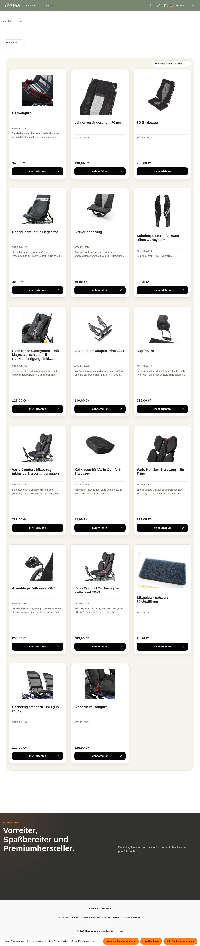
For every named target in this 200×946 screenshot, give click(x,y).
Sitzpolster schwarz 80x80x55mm (152, 600)
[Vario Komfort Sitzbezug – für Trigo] (162, 446)
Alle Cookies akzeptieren (180, 941)
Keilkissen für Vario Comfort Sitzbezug (97, 472)
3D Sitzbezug (147, 122)
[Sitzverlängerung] (100, 209)
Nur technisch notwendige (121, 941)
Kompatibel (11, 42)
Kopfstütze (145, 351)
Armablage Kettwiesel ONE (34, 588)
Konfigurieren (151, 941)
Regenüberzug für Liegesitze (35, 232)
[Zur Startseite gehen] (13, 5)
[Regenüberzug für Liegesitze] (38, 209)
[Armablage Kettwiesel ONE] (38, 565)
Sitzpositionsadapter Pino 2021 (99, 351)
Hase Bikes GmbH (94, 931)
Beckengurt (21, 113)
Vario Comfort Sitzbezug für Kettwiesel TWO (96, 590)
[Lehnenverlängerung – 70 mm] (100, 95)
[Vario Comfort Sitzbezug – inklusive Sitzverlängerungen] (38, 446)
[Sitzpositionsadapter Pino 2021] (100, 328)
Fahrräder (94, 908)
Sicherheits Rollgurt (90, 707)
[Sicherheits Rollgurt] (100, 684)
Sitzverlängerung (88, 232)
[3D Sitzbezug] (162, 95)
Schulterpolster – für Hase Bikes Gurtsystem (158, 238)
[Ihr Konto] (159, 5)
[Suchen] (151, 5)
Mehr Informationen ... (87, 941)
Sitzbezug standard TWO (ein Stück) (35, 709)
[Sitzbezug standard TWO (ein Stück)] (38, 684)
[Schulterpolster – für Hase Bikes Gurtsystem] (162, 211)
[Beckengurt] (38, 90)
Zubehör (106, 908)
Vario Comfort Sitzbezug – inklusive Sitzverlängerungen (35, 472)
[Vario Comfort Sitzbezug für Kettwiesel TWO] (100, 565)
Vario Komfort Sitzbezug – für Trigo (160, 472)
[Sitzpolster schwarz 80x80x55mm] (162, 570)
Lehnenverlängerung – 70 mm (98, 122)
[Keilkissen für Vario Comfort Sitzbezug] (100, 446)
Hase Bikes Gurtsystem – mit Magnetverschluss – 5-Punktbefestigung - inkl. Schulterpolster (35, 355)
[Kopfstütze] (162, 328)
